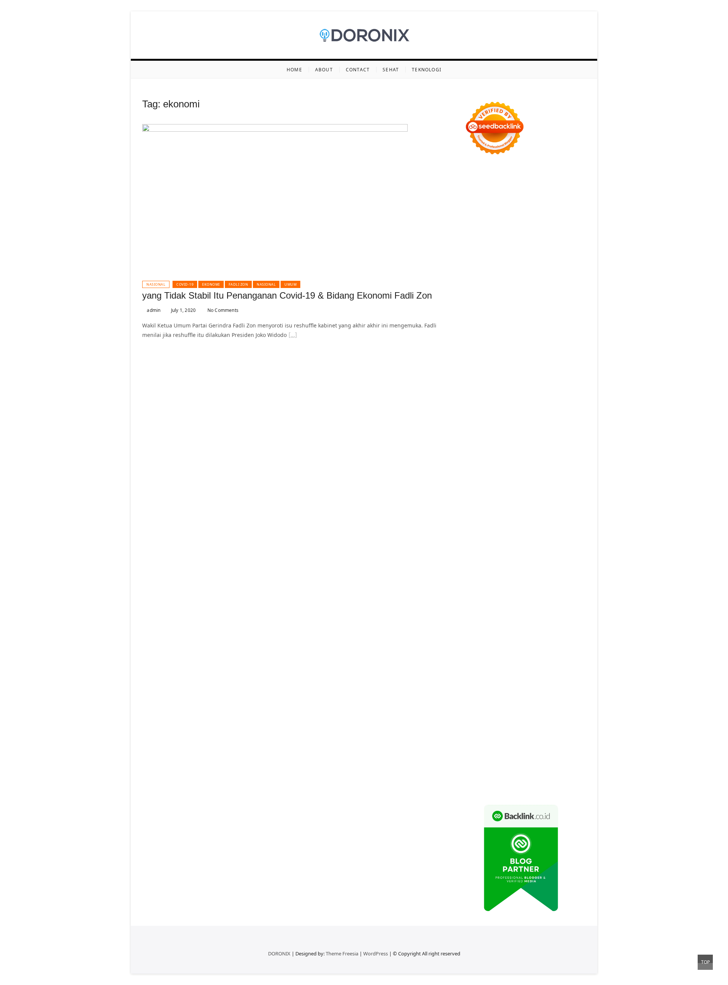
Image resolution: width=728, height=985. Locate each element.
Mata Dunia (495, 547)
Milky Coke (524, 474)
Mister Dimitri (547, 347)
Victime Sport (562, 465)
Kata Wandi (523, 584)
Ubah (471, 720)
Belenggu (476, 693)
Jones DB (520, 538)
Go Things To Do (497, 529)
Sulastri (525, 329)
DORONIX (279, 953)
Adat (510, 666)
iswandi (573, 566)
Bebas (578, 684)
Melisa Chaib (536, 274)
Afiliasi (567, 657)
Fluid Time (477, 420)
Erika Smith (513, 383)
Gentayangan (563, 720)
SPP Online (524, 374)
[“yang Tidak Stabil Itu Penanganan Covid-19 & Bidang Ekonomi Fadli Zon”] (293, 335)
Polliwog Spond (536, 192)
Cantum (573, 693)
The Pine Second (550, 383)
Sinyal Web (535, 620)
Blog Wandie (561, 602)
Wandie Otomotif (518, 593)
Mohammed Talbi (486, 429)
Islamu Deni (536, 265)
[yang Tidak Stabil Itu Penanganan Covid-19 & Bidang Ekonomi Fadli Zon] (275, 128)
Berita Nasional (500, 620)
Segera (544, 739)
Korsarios (545, 447)
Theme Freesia (342, 953)
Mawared (520, 447)
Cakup (472, 702)
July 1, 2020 (183, 310)
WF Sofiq (517, 347)
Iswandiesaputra (485, 575)
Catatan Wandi (558, 584)
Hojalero (531, 338)
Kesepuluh (504, 748)
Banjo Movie (547, 502)
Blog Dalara (525, 247)
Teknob (521, 547)
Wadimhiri (477, 229)
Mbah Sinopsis (558, 283)
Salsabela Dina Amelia (492, 611)
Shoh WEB (549, 329)
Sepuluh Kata (517, 757)
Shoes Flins (551, 420)
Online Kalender (560, 438)
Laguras (550, 365)
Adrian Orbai (480, 383)
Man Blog (546, 556)
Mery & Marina (563, 338)
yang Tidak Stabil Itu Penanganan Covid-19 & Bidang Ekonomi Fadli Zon (287, 295)
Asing (538, 675)
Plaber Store (500, 210)
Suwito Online (482, 566)
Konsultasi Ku (481, 757)
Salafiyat (529, 256)
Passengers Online (540, 229)
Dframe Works (513, 219)
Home (294, 69)
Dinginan (493, 729)
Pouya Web (500, 411)
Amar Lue (534, 402)
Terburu (535, 693)
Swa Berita (477, 274)
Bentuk (514, 693)
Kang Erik (570, 547)
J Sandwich (494, 520)
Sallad (497, 347)
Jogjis (471, 292)
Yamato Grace (502, 265)
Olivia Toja (506, 274)
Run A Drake (514, 502)
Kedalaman (569, 729)
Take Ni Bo (561, 210)
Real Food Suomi (485, 447)
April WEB (536, 292)
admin (153, 310)
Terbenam (556, 684)
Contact (358, 69)
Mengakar (547, 702)
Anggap (474, 711)
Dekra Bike (523, 438)
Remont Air (554, 511)
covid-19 (184, 284)
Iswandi (565, 575)
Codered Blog (562, 411)
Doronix (558, 183)
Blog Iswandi (557, 593)
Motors (473, 174)
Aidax (522, 311)
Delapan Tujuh (563, 174)
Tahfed (498, 556)
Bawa (534, 684)
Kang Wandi (479, 593)
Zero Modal (532, 210)
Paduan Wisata (567, 638)
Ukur (506, 720)
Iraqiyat (502, 420)
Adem (525, 702)
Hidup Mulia (540, 356)
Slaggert (494, 301)
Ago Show (510, 356)
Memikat (475, 739)
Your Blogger (542, 629)
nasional (266, 284)
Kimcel (504, 183)
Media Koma (567, 620)
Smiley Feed (555, 374)
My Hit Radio (523, 301)
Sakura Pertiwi (482, 647)
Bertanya (546, 657)
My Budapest (480, 502)
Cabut (554, 693)
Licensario (543, 456)
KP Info (505, 311)
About (324, 69)
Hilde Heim (546, 219)
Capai (544, 711)
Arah (553, 675)
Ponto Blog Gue (552, 429)
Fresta (514, 292)
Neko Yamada (544, 201)
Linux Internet (528, 520)
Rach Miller (524, 365)
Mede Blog (529, 411)
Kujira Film (506, 402)
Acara (471, 666)
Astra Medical (526, 465)
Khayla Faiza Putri (531, 575)
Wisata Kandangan (520, 602)
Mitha (531, 283)
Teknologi (426, 69)
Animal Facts (504, 484)
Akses (569, 702)
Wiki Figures (510, 201)
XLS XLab (548, 484)
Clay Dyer (484, 511)
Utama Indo (479, 311)
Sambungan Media (544, 748)
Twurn (549, 247)
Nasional (155, 284)
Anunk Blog (498, 174)
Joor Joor (520, 429)
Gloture (499, 374)
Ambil (562, 666)
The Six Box (493, 465)
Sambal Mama (558, 301)
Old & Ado (552, 474)
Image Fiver (479, 183)
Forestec (507, 511)
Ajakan (508, 702)
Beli (521, 684)
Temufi (482, 402)
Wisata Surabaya (554, 538)
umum (290, 284)
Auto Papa (545, 238)
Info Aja (494, 657)
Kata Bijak (509, 283)
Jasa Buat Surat (507, 320)
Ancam (501, 675)
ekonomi (211, 284)
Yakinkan (522, 739)
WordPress (375, 953)
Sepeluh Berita (483, 775)
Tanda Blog (549, 766)
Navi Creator (517, 566)
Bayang (505, 684)
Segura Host (521, 393)
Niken (567, 556)
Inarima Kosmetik (506, 456)
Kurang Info (537, 611)
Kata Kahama (501, 256)
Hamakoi (475, 320)
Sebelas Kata (494, 638)
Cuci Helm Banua (486, 584)
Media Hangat (482, 784)
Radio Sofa (548, 566)
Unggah (562, 711)
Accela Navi (478, 219)
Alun (536, 666)
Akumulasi (477, 675)
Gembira (499, 739)
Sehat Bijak (519, 657)
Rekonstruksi (480, 356)
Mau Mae (476, 556)
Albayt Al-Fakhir (511, 238)
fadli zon (238, 284)
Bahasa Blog (518, 766)
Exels (568, 365)
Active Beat (497, 493)
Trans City (544, 547)
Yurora (563, 274)
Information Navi (485, 538)
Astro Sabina (493, 247)
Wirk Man (520, 556)
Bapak (472, 729)
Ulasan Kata (529, 720)
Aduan (490, 702)
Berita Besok (480, 629)
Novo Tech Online (497, 338)
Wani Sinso (565, 292)
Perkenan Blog (482, 766)
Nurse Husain (496, 329)
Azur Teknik (528, 174)
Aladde (473, 301)
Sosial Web (511, 629)
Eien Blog (476, 347)
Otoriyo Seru (494, 474)
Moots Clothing (547, 320)
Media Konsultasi (525, 775)
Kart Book (476, 374)
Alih (548, 666)
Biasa (497, 693)
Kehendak (477, 748)
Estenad (571, 311)
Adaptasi (491, 666)
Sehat (391, 69)
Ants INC (503, 229)
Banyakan (518, 729)
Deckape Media (566, 493)
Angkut (520, 675)
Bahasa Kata (517, 784)
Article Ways (493, 438)
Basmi (472, 684)
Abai (523, 666)
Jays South (492, 292)
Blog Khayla (479, 602)
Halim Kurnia (518, 647)
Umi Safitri (550, 647)
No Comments (222, 310)
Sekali (561, 739)
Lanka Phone (530, 183)
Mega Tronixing (484, 393)
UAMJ (529, 484)
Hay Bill (529, 511)
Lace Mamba (499, 192)
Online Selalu (529, 638)
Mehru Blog (569, 265)
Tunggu (489, 720)
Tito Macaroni (537, 529)
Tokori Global (528, 493)
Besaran (542, 729)
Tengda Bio (552, 393)
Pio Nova (524, 420)
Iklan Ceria (555, 256)
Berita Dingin (553, 757)
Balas (488, 684)
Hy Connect (545, 311)
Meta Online (480, 283)
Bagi (566, 675)
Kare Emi (559, 402)
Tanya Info (562, 775)
